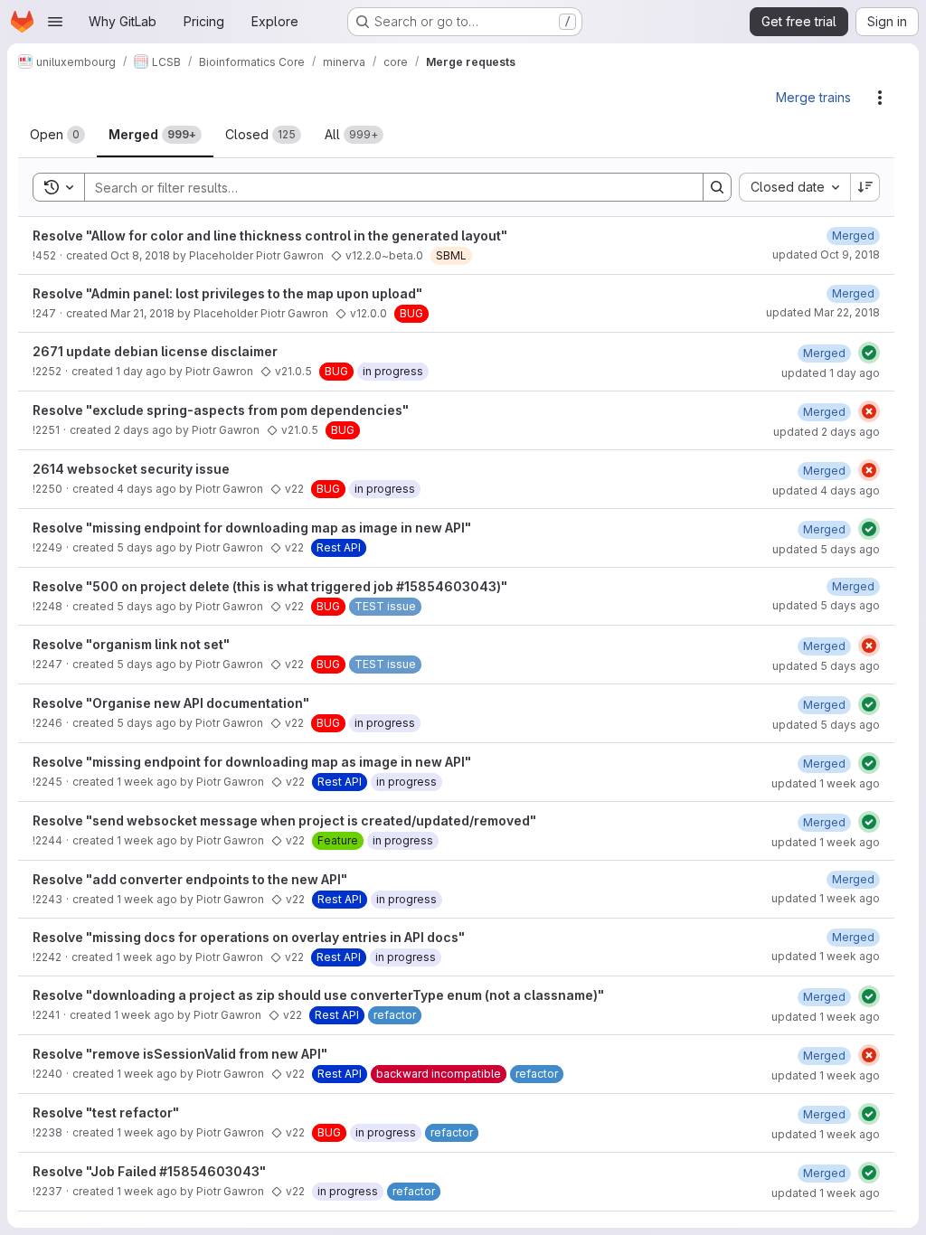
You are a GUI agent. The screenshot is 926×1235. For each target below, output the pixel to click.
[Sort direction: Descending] (865, 187)
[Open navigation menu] (55, 21)
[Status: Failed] (869, 411)
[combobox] (794, 187)
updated (826, 254)
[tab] (57, 134)
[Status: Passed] (869, 352)
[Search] (717, 187)
